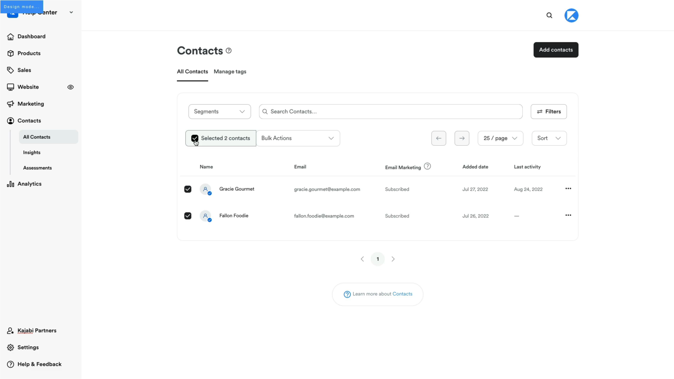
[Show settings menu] (651, 375)
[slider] (332, 375)
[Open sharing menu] (660, 375)
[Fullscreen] (669, 375)
